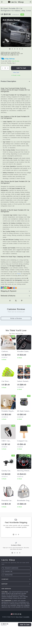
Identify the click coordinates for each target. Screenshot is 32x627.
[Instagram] (3, 288)
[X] (11, 288)
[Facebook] (14, 288)
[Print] (8, 288)
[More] (16, 288)
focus (19, 273)
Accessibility (26, 616)
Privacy (20, 616)
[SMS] (6, 288)
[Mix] (12, 288)
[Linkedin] (1, 288)
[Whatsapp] (4, 288)
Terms (17, 616)
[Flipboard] (9, 288)
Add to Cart (24, 624)
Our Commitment (6, 600)
